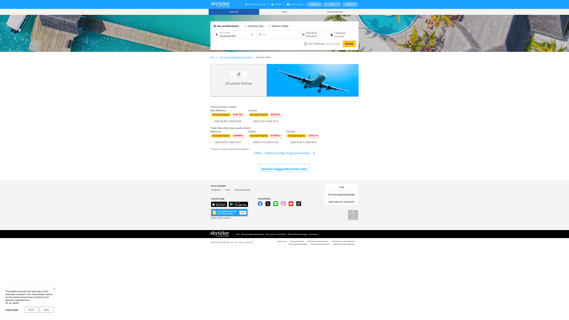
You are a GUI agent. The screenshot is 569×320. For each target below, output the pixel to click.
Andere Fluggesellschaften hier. (284, 169)
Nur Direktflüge (324, 43)
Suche (349, 43)
